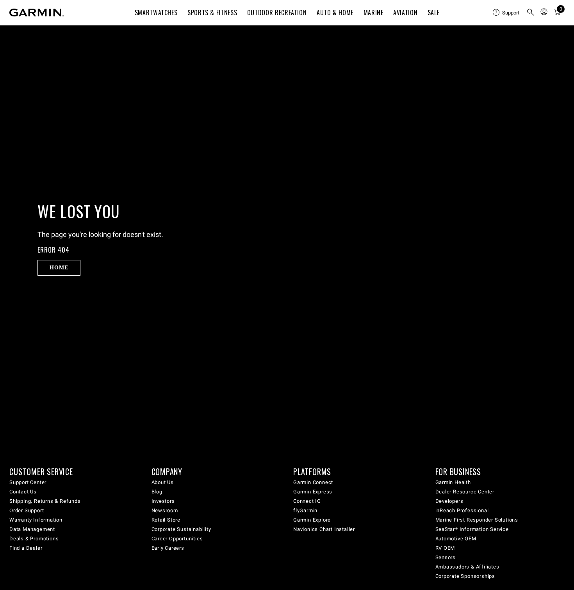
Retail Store (166, 520)
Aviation (405, 12)
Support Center (27, 482)
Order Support (26, 510)
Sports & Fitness (212, 12)
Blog (157, 492)
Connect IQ (307, 501)
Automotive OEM (455, 539)
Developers (449, 501)
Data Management (32, 529)
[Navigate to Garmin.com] (36, 12)
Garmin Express (312, 492)
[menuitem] (506, 12)
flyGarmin (305, 510)
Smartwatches (156, 12)
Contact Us (23, 492)
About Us (163, 482)
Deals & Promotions (34, 539)
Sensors (445, 557)
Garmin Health (453, 482)
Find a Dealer (25, 548)
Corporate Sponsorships (465, 576)
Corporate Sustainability (181, 529)
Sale (434, 12)
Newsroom (165, 510)
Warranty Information (35, 520)
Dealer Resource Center (465, 492)
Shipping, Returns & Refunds (45, 501)
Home (59, 267)
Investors (163, 501)
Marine (373, 12)
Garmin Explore (312, 520)
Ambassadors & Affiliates (467, 567)
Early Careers (168, 548)
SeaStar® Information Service (472, 529)
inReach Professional (462, 510)
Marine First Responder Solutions (477, 520)
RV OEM (445, 548)
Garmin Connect (313, 482)
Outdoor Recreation (277, 12)
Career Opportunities (177, 539)
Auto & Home (335, 12)
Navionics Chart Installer (324, 529)
